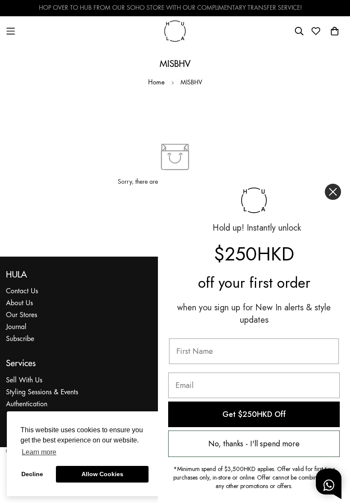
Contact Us (22, 291)
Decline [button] (32, 474)
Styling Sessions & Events (42, 392)
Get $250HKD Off (254, 414)
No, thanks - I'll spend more (254, 443)
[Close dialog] (332, 191)
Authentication (26, 404)
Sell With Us (24, 380)
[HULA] (175, 31)
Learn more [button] (39, 452)
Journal (16, 327)
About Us (19, 303)
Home (156, 82)
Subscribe (20, 339)
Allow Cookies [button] (102, 474)
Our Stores (21, 315)
